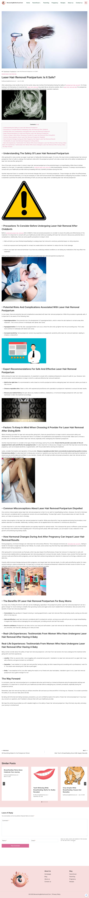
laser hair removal (33, 87)
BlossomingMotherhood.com (9, 81)
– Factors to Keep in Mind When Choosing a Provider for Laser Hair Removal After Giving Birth (28, 135)
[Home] (2, 71)
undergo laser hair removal (42, 167)
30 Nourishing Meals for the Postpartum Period (15, 752)
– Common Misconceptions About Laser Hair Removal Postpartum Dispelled (23, 137)
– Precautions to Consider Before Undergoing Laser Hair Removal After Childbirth (25, 129)
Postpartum (12, 74)
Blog (45, 876)
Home (28, 2)
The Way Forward (7, 146)
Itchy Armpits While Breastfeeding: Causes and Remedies (72, 790)
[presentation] (44, 776)
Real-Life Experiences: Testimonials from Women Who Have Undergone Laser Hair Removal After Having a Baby (33, 144)
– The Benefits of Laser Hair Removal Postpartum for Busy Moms (20, 141)
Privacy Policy (56, 894)
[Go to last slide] (4, 783)
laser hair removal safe (70, 87)
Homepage (47, 874)
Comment (5, 820)
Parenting (46, 2)
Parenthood (5, 74)
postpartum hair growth (73, 85)
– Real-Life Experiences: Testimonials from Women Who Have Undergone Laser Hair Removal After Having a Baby (34, 143)
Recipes (63, 2)
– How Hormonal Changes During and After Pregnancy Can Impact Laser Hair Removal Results (28, 139)
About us (70, 2)
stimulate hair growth (74, 544)
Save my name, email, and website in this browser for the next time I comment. (74, 839)
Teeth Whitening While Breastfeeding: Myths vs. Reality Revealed (44, 790)
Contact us (79, 2)
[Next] (85, 783)
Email (33, 840)
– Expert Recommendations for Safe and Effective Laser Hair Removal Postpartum (25, 133)
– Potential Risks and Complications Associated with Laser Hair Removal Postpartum (26, 131)
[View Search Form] (85, 2)
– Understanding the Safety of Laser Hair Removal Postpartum (19, 127)
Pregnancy (55, 2)
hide (37, 124)
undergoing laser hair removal (15, 233)
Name (4, 840)
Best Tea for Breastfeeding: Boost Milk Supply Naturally (71, 752)
